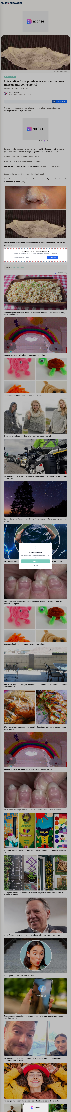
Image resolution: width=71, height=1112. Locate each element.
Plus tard (35, 565)
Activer (35, 561)
